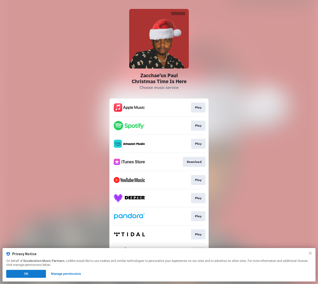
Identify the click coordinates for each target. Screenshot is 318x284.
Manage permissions (66, 274)
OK (26, 274)
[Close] (310, 253)
